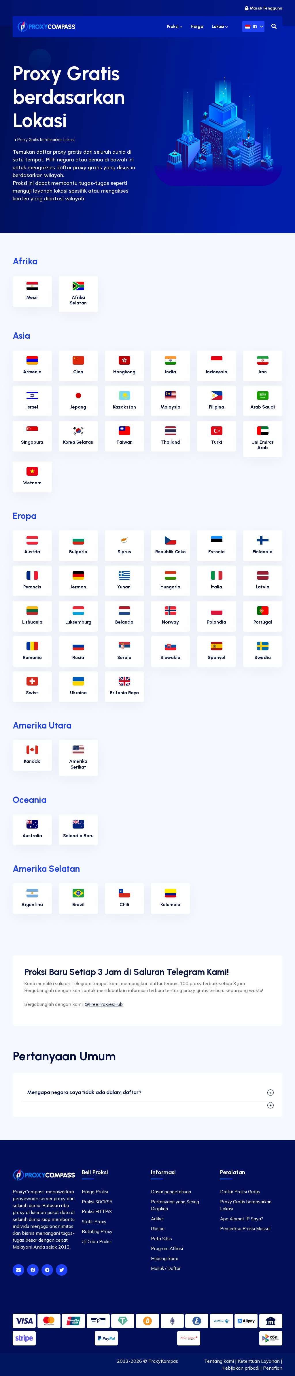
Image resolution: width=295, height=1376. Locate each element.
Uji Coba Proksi (96, 1241)
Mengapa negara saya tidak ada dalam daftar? (84, 1092)
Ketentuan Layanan (259, 1361)
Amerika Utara (42, 725)
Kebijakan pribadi (240, 1368)
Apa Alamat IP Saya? (241, 1218)
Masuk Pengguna (266, 8)
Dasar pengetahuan (171, 1191)
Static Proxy (94, 1221)
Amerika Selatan (46, 868)
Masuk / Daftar (166, 1268)
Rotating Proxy (97, 1231)
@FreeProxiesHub (104, 1004)
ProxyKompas (163, 1361)
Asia (21, 335)
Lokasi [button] (218, 26)
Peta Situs (161, 1238)
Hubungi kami (164, 1258)
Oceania (29, 800)
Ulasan (157, 1228)
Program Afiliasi (167, 1248)
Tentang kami (219, 1361)
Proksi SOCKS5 (97, 1201)
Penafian (272, 1368)
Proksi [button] (173, 26)
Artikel (157, 1218)
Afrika (25, 261)
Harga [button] (197, 26)
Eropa (24, 516)
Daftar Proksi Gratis (240, 1191)
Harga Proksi (95, 1191)
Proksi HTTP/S (97, 1211)
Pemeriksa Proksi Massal (245, 1228)
